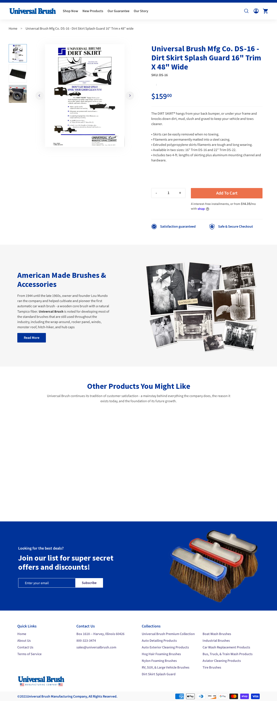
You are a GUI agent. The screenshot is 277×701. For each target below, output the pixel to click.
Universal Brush (38, 696)
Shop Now (70, 11)
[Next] (130, 96)
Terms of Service (29, 654)
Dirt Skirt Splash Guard (159, 674)
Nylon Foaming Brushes (159, 660)
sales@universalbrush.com (96, 647)
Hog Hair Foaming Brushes (161, 654)
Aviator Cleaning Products (222, 660)
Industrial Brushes (216, 640)
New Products (92, 11)
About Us (24, 640)
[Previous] (39, 96)
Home (13, 28)
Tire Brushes (212, 667)
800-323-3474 (86, 640)
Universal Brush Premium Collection (168, 634)
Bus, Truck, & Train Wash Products (228, 654)
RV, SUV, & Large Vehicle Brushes (165, 667)
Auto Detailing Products (159, 640)
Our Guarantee (118, 11)
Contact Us (25, 647)
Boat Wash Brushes (217, 634)
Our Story (141, 11)
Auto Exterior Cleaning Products (165, 647)
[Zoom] (84, 95)
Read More (31, 337)
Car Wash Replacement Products (226, 647)
